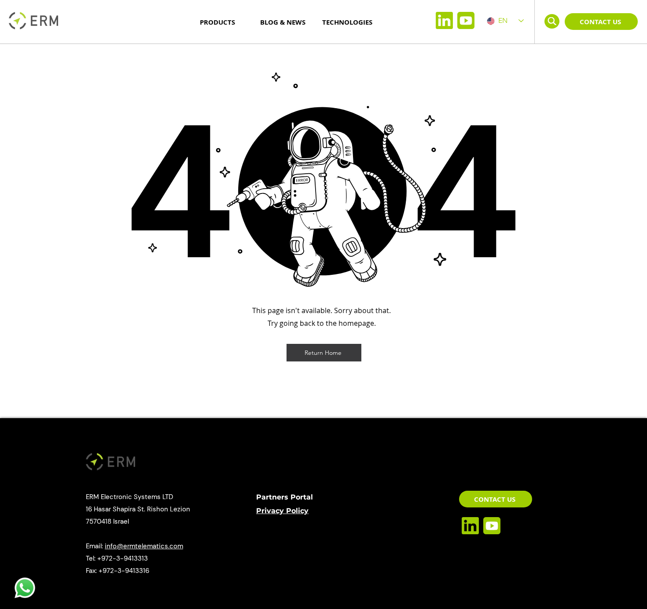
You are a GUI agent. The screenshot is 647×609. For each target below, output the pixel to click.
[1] (444, 20)
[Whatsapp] (25, 588)
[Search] (552, 21)
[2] (465, 20)
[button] (601, 21)
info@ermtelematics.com (144, 546)
